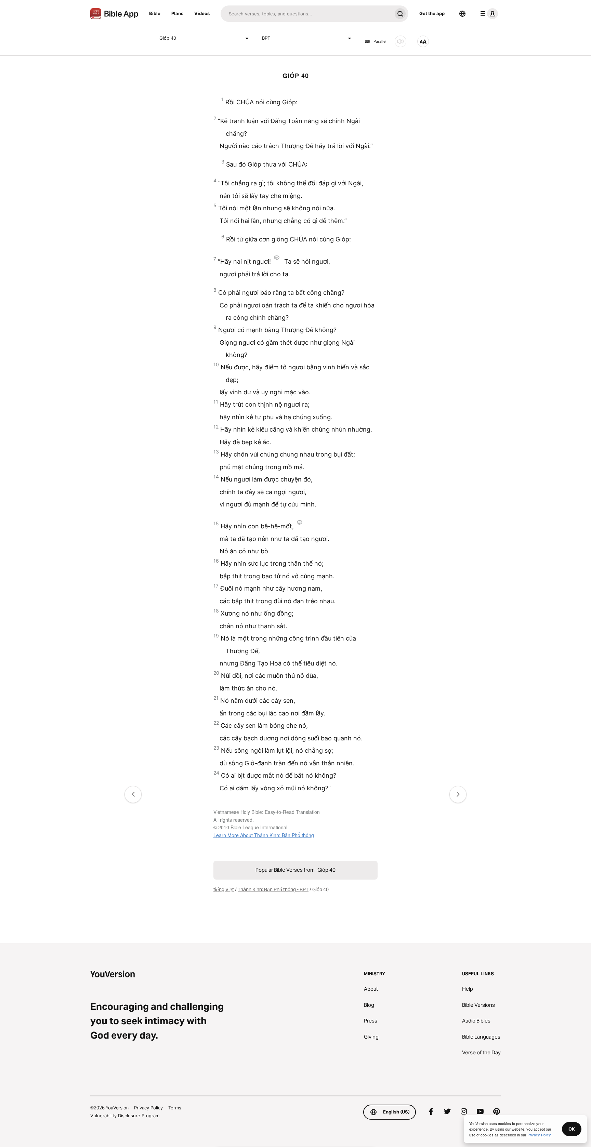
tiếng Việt (223, 889)
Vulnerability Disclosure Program (124, 1115)
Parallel (379, 41)
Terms (174, 1107)
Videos (202, 13)
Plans (177, 13)
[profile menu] (488, 14)
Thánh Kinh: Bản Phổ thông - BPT (273, 889)
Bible (154, 13)
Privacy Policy (148, 1107)
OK (571, 1129)
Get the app (432, 13)
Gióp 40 (167, 38)
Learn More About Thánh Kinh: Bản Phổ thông (263, 835)
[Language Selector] (462, 14)
